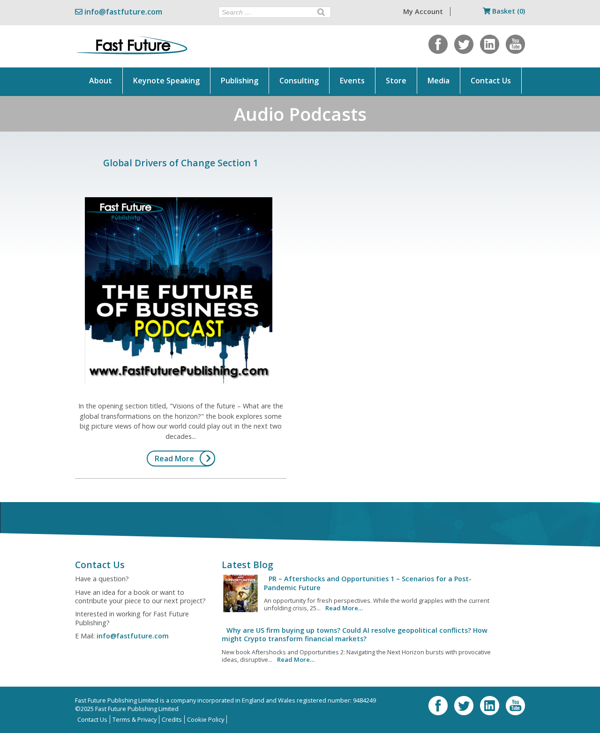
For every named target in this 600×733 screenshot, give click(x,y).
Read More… (344, 608)
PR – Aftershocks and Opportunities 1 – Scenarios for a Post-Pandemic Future (368, 583)
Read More (174, 458)
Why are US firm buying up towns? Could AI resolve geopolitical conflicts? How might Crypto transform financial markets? (355, 634)
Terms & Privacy (134, 719)
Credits (172, 719)
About (100, 80)
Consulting (299, 80)
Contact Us (491, 80)
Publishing (239, 80)
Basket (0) (507, 11)
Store (396, 80)
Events (352, 80)
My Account (423, 11)
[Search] (321, 12)
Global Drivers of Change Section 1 (180, 162)
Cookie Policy (205, 719)
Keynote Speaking (166, 80)
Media (439, 80)
